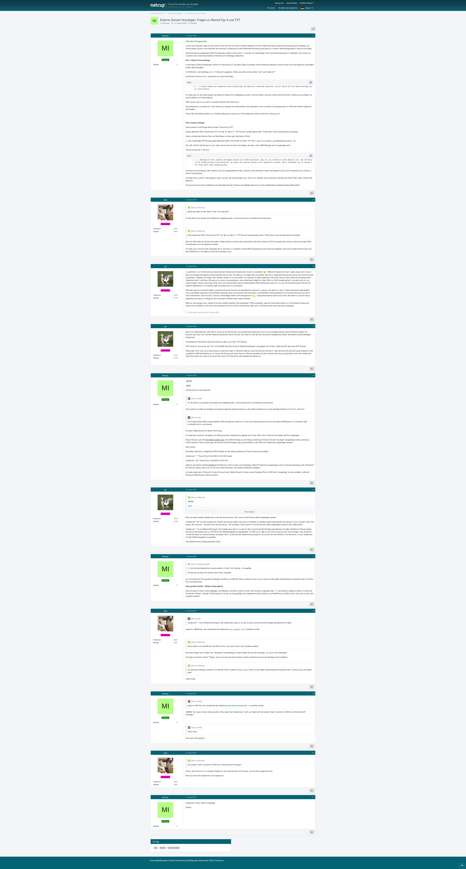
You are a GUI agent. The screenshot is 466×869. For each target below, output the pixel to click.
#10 (313, 752)
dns (156, 848)
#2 (314, 199)
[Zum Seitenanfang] (462, 865)
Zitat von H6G (196, 398)
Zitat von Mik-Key (198, 207)
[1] (191, 86)
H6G (190, 381)
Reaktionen (157, 229)
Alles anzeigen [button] (249, 512)
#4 (314, 326)
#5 (314, 375)
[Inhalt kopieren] (311, 82)
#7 (314, 556)
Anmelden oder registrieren (288, 8)
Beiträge (156, 64)
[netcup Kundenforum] (174, 5)
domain (162, 848)
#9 (314, 693)
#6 (314, 489)
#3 (314, 266)
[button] (307, 7)
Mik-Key (166, 23)
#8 (314, 610)
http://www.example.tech (237, 705)
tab (206, 312)
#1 (314, 35)
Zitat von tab (196, 417)
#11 (313, 797)
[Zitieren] (311, 193)
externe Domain (173, 848)
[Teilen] (313, 29)
